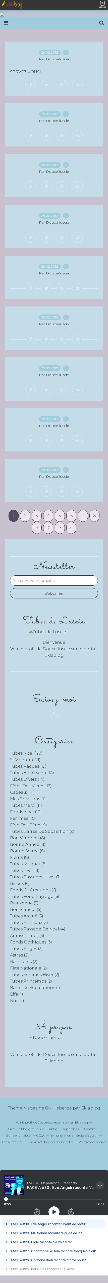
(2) (19, 955)
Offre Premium (12, 1142)
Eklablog (90, 1108)
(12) (30, 785)
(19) (28, 766)
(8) (27, 838)
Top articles (71, 1129)
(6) (20, 883)
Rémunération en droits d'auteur (74, 1135)
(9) (28, 825)
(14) (32, 772)
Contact (90, 1129)
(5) (24, 903)
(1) (35, 987)
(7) (35, 877)
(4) (37, 929)
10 (48, 527)
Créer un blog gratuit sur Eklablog (33, 1129)
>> (71, 527)
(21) (25, 759)
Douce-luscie (56, 649)
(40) (26, 753)
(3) (27, 935)
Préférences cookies (92, 1142)
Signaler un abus (18, 1135)
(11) (22, 792)
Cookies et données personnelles (50, 1142)
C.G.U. (40, 1135)
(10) (26, 812)
